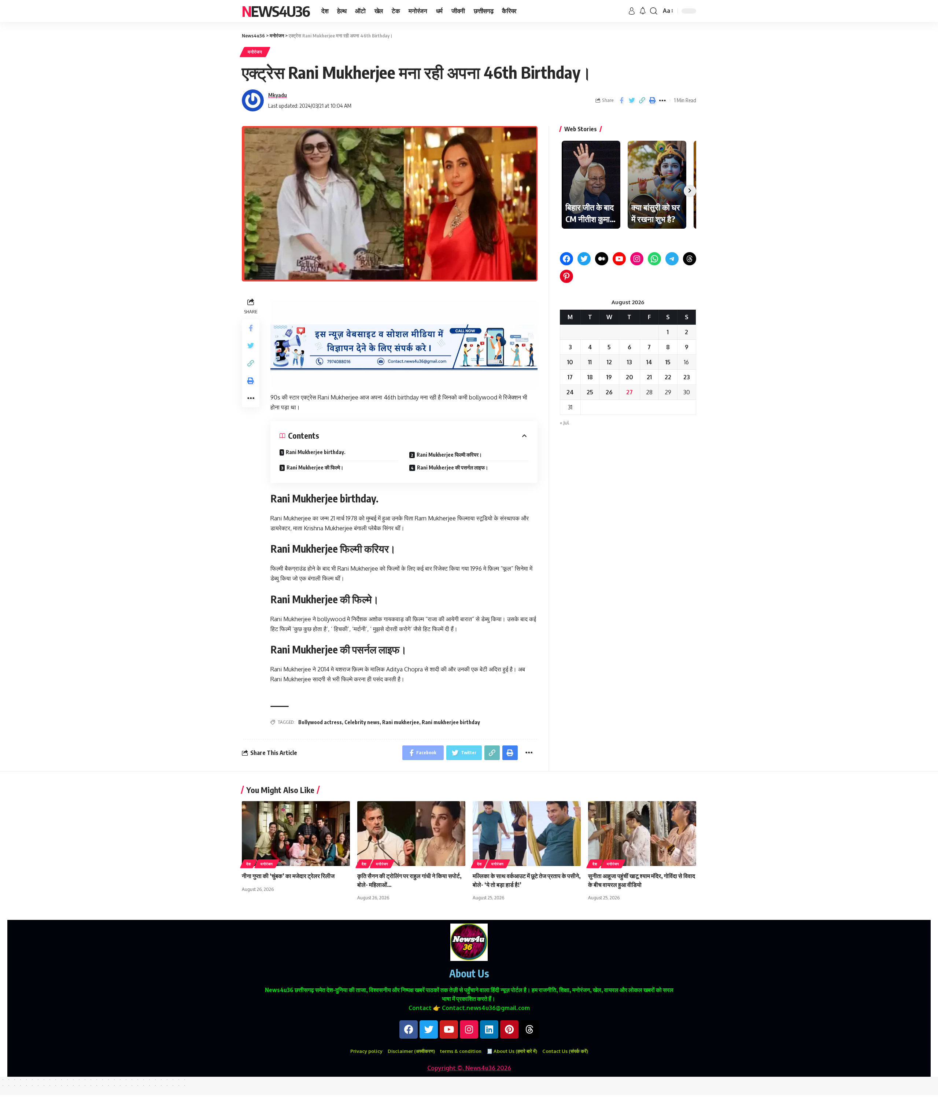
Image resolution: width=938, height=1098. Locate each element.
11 (590, 362)
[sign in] (631, 11)
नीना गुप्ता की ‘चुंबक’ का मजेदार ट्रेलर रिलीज (288, 876)
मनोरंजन (255, 52)
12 (609, 362)
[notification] (642, 11)
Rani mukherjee (400, 722)
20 (629, 377)
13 (629, 362)
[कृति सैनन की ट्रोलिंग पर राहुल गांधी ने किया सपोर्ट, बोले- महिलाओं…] (411, 833)
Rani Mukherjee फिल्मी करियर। (449, 455)
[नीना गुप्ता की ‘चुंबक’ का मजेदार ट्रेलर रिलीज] (296, 833)
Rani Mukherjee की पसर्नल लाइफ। (452, 467)
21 (649, 377)
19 (609, 377)
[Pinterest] (566, 276)
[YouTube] (619, 258)
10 (570, 362)
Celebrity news (362, 722)
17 (570, 377)
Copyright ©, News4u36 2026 (469, 1068)
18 (590, 377)
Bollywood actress (320, 722)
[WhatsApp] (654, 258)
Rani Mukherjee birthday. (316, 452)
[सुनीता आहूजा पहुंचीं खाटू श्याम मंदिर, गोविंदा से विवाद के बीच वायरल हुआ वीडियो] (642, 833)
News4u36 (276, 11)
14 (649, 362)
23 (686, 377)
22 (668, 377)
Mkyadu (277, 95)
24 (570, 392)
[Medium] (601, 258)
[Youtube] (449, 1029)
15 (668, 362)
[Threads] (689, 258)
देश (248, 864)
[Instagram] (636, 258)
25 (590, 392)
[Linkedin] (489, 1029)
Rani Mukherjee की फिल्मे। (315, 467)
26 (609, 392)
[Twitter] (584, 258)
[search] (653, 11)
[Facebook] (566, 258)
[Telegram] (672, 258)
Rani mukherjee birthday (451, 722)
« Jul (564, 422)
